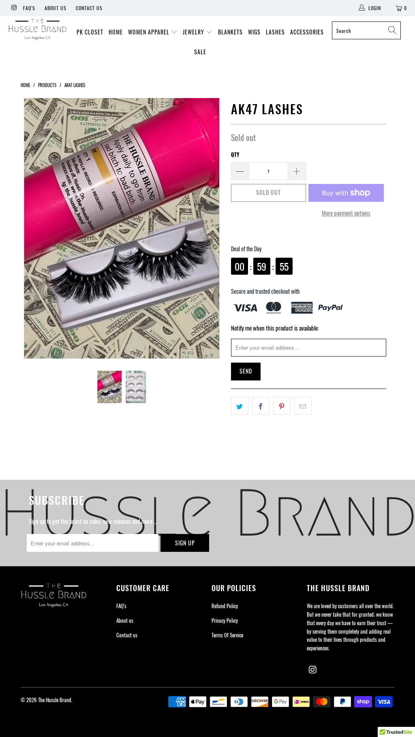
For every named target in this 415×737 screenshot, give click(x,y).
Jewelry (194, 32)
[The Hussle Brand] (37, 30)
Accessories (307, 32)
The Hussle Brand (54, 700)
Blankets (230, 32)
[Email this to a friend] (303, 406)
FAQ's (29, 7)
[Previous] (31, 228)
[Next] (212, 228)
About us (55, 7)
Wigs (254, 32)
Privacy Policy (225, 620)
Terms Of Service (227, 635)
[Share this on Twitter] (239, 406)
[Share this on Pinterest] (282, 406)
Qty (235, 154)
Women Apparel (149, 32)
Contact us (89, 7)
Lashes (275, 32)
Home (116, 32)
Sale (200, 51)
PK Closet (90, 32)
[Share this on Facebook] (261, 406)
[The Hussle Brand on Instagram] (13, 7)
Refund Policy (225, 606)
